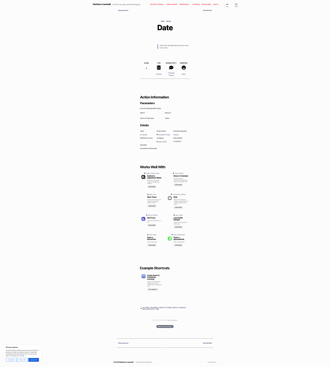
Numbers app (181, 234)
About (215, 4)
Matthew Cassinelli (102, 4)
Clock (154, 194)
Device (150, 215)
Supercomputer (172, 4)
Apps (163, 21)
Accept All (33, 360)
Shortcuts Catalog (156, 4)
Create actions (165, 307)
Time (157, 309)
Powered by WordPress (144, 362)
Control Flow (176, 194)
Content (159, 74)
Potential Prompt (164, 135)
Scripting (183, 194)
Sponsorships (206, 4)
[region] (22, 354)
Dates (168, 21)
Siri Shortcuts (148, 309)
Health (181, 215)
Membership (184, 4)
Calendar (180, 173)
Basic (184, 74)
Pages (154, 234)
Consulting (195, 4)
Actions (145, 307)
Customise (11, 360)
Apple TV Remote (151, 173)
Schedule (182, 307)
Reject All (23, 360)
